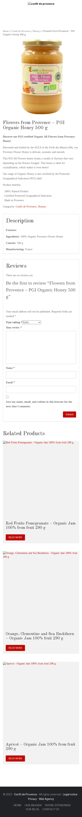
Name (10, 368)
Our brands (33, 805)
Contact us (51, 809)
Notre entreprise (58, 805)
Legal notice (70, 794)
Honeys (37, 31)
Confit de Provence (21, 31)
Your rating (14, 322)
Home (6, 31)
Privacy (32, 798)
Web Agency (46, 798)
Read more (15, 537)
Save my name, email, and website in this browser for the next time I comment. (39, 404)
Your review (14, 327)
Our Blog (32, 809)
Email (10, 382)
